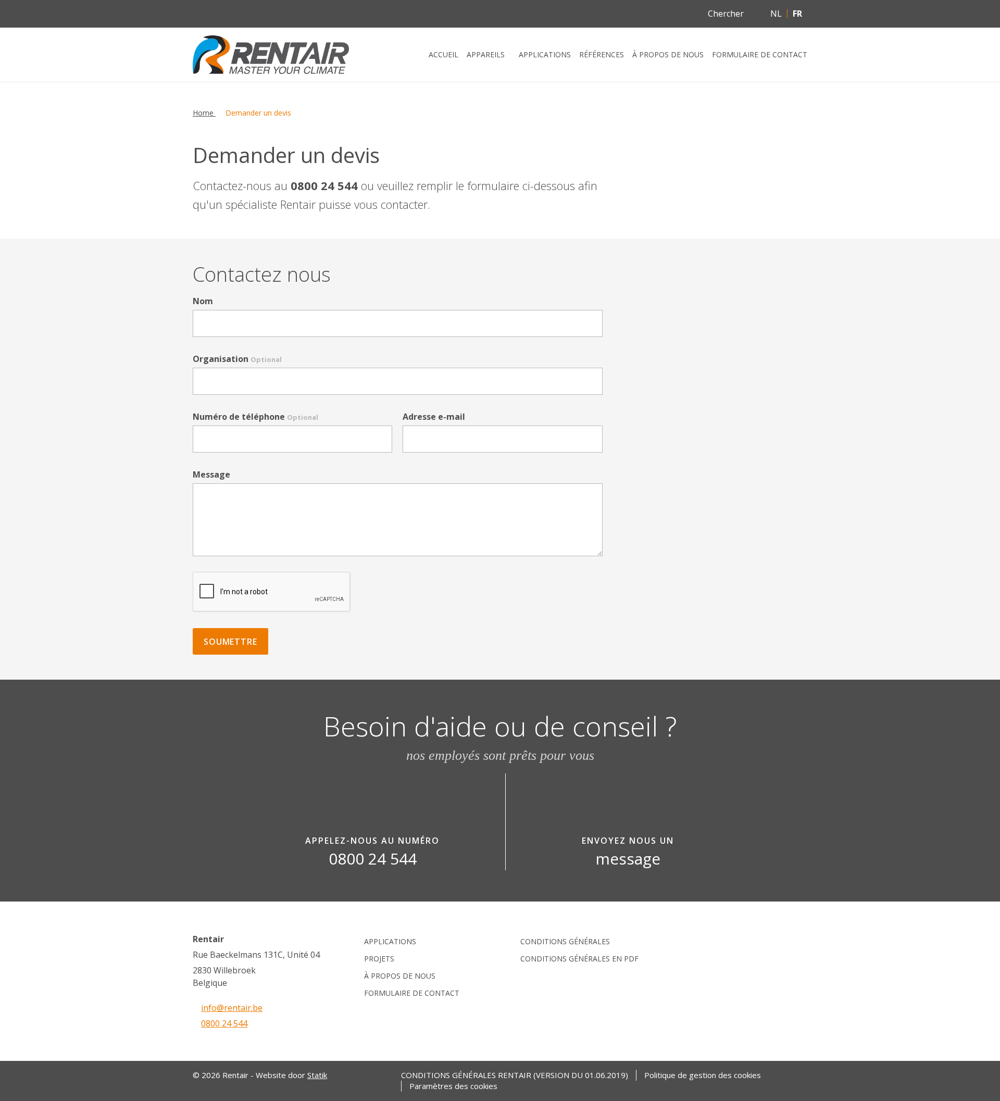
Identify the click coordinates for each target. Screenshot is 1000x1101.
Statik (317, 1075)
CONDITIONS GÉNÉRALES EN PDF (579, 959)
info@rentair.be (231, 1008)
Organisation (237, 359)
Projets (379, 959)
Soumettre (230, 641)
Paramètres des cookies (453, 1086)
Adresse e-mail (434, 416)
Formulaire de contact (759, 54)
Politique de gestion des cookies (702, 1075)
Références (601, 54)
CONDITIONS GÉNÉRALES (565, 941)
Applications (545, 54)
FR (797, 13)
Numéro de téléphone (255, 416)
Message (211, 474)
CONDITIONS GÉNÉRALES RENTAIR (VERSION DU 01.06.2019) (514, 1075)
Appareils (486, 54)
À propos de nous (668, 54)
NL (776, 13)
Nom (203, 301)
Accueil (443, 54)
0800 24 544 (224, 1023)
